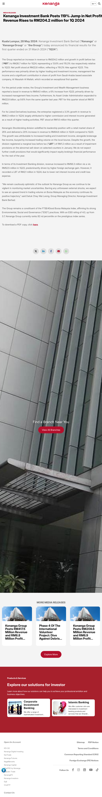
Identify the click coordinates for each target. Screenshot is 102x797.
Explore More (51, 654)
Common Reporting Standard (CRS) (81, 754)
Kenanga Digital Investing (13, 751)
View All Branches (51, 430)
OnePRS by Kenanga (12, 768)
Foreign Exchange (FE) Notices (84, 760)
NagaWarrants (9, 761)
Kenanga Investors (11, 778)
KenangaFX (8, 775)
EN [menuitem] (93, 4)
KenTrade (7, 755)
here (35, 224)
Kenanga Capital (10, 765)
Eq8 (5, 782)
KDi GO (7, 748)
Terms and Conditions (88, 748)
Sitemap (81, 742)
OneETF (7, 785)
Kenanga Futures (10, 758)
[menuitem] (93, 4)
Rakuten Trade (9, 771)
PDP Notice (93, 742)
